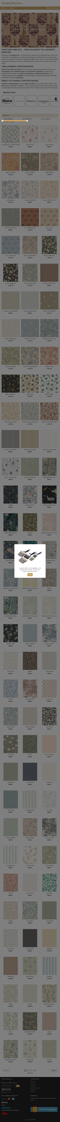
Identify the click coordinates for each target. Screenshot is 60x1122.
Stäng (30, 574)
